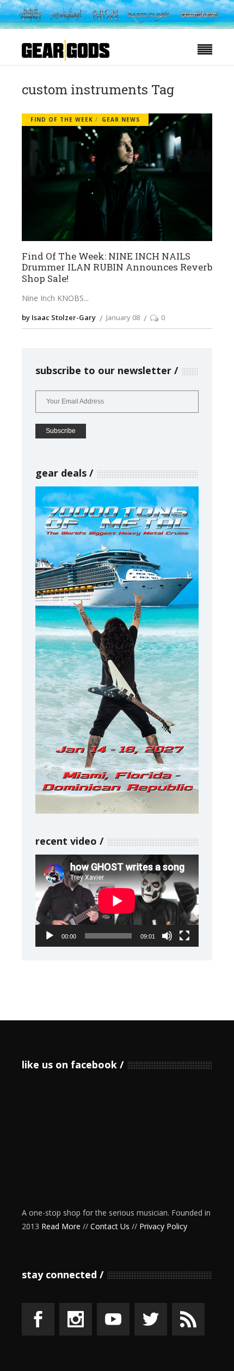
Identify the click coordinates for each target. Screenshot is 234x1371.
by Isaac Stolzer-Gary (59, 317)
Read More (61, 1226)
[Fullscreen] (184, 935)
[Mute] (167, 935)
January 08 (123, 317)
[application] (117, 901)
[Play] (49, 935)
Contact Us (110, 1226)
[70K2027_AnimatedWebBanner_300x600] (117, 810)
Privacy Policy (163, 1226)
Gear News (121, 119)
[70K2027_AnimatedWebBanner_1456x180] (117, 26)
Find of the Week (61, 119)
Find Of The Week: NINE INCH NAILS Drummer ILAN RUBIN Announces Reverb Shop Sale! (117, 268)
